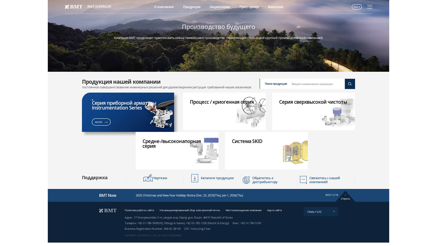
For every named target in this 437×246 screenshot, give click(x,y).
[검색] (350, 84)
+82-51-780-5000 (148, 223)
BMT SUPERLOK (99, 6)
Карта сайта (274, 210)
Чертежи (160, 178)
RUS (356, 6)
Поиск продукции (276, 84)
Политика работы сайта (139, 210)
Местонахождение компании (244, 210)
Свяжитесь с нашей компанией (324, 180)
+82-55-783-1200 (196, 223)
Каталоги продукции (217, 178)
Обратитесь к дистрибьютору (264, 180)
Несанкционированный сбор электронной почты (190, 210)
